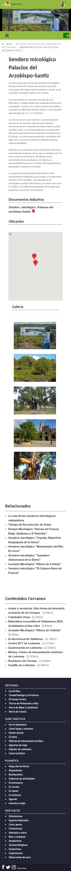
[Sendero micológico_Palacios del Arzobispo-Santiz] (35, 335)
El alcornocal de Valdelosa (25, 639)
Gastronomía (16, 853)
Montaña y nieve (18, 833)
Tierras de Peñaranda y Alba (23, 703)
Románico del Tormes (22, 660)
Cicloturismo (15, 829)
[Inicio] (12, 3)
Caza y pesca (15, 824)
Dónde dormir (16, 733)
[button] (35, 263)
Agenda (13, 799)
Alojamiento (15, 770)
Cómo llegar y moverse (21, 729)
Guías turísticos (17, 753)
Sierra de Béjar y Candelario (23, 708)
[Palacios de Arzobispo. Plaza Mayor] (35, 433)
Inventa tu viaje (17, 803)
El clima (13, 737)
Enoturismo (15, 849)
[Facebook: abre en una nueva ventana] (3, 867)
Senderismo (15, 841)
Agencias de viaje (18, 745)
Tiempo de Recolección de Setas (29, 524)
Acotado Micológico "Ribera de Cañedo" (35, 564)
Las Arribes (14, 691)
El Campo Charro (17, 699)
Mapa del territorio (19, 766)
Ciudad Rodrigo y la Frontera (24, 695)
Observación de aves (20, 857)
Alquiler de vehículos (20, 749)
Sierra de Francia (17, 712)
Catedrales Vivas (19, 617)
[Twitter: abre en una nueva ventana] (8, 867)
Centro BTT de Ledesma (24, 643)
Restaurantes (16, 775)
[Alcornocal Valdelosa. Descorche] (35, 466)
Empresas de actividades (22, 779)
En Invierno (15, 795)
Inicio (9, 44)
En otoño (13, 791)
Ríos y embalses (17, 837)
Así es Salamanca (18, 725)
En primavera (16, 783)
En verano (14, 787)
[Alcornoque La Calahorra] (35, 400)
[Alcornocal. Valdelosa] (35, 368)
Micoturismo (15, 816)
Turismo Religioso (18, 845)
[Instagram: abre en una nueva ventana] (14, 867)
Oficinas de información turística (26, 741)
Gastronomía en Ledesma (25, 647)
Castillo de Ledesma (21, 665)
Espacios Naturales (19, 820)
